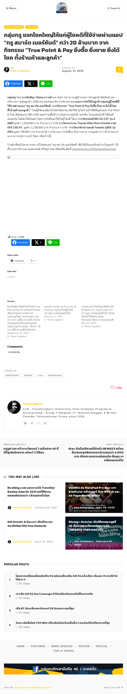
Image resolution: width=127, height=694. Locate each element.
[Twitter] (31, 423)
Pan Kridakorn (21, 71)
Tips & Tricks (63, 651)
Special (102, 646)
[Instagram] (45, 423)
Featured (38, 646)
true (40, 375)
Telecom (32, 27)
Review (84, 646)
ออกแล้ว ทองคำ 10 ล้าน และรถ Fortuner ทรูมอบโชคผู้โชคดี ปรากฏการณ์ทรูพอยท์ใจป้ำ (60, 309)
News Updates (14, 27)
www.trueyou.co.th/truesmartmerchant (94, 149)
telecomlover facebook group (32, 687)
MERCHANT (12, 375)
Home (21, 646)
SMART (28, 375)
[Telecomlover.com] (62, 8)
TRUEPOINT (55, 375)
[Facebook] (38, 423)
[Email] (25, 423)
